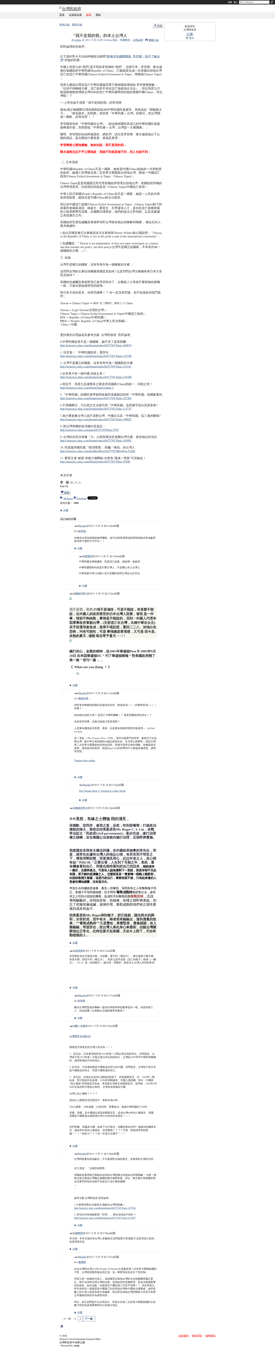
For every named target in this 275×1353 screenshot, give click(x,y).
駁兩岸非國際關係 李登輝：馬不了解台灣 (110, 58)
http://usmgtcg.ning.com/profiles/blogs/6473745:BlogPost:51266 (97, 451)
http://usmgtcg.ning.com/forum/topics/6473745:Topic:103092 (95, 440)
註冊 (230, 2)
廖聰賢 (79, 1233)
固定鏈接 (76, 526)
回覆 (64, 510)
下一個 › (89, 1318)
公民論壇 (138, 40)
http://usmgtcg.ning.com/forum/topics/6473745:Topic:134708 (95, 377)
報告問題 (197, 1335)
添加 (159, 25)
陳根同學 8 (81, 593)
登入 (235, 2)
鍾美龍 (82, 531)
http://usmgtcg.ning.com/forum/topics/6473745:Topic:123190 (95, 356)
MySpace (68, 498)
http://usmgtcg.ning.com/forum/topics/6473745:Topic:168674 (95, 345)
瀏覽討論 (153, 40)
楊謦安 (88, 556)
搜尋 (272, 2)
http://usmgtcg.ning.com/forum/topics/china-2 (86, 388)
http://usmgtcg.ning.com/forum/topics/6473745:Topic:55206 (95, 461)
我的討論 (77, 24)
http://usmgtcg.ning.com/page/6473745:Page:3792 (89, 430)
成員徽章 (183, 1335)
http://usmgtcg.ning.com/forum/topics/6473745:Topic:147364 (95, 398)
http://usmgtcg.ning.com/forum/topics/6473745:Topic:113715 (95, 409)
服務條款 (210, 1335)
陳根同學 (83, 698)
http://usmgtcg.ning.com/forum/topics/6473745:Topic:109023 (95, 419)
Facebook (82, 498)
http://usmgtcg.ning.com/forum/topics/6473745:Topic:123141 (95, 366)
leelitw (78, 40)
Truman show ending (84, 760)
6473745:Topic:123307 (105, 1217)
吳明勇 (79, 950)
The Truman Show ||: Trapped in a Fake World (102, 790)
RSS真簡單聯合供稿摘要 (61, 1326)
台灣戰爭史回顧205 (80, 1036)
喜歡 (67, 492)
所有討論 (64, 24)
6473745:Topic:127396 (105, 1208)
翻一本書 (80, 1025)
